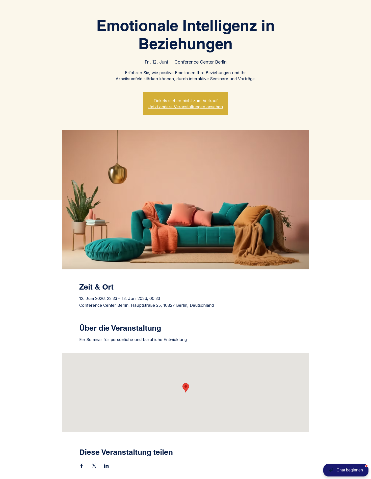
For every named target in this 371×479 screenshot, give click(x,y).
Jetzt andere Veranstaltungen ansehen (185, 106)
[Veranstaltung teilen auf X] (94, 466)
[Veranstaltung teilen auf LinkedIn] (106, 466)
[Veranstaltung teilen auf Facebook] (81, 466)
